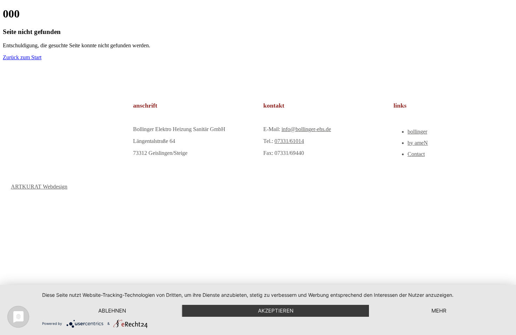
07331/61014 (289, 141)
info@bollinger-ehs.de (306, 129)
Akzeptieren (275, 310)
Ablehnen (112, 310)
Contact (416, 154)
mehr (438, 310)
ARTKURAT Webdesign (39, 187)
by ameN (418, 143)
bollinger (417, 132)
